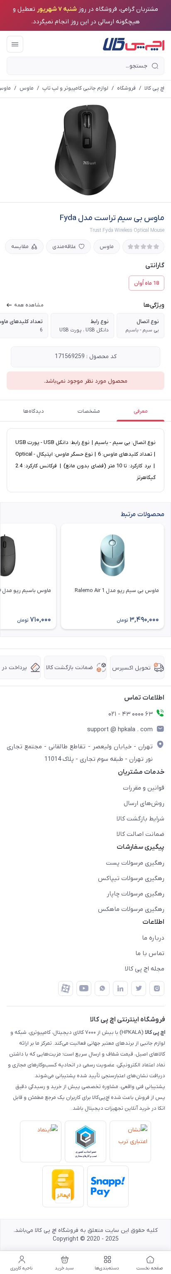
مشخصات (89, 411)
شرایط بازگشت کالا (140, 819)
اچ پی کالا (154, 88)
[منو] (15, 44)
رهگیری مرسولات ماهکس (131, 909)
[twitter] (138, 988)
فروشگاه (126, 88)
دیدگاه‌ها (33, 411)
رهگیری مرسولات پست (135, 863)
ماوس (27, 88)
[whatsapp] (102, 988)
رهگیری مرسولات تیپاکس (131, 878)
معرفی (141, 411)
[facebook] (65, 988)
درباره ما (153, 938)
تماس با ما (149, 953)
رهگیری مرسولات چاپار (135, 894)
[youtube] (83, 988)
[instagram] (156, 988)
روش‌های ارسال (144, 803)
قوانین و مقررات (143, 788)
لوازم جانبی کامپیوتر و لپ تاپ (75, 88)
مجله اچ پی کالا (144, 969)
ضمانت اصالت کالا (140, 834)
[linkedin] (120, 988)
